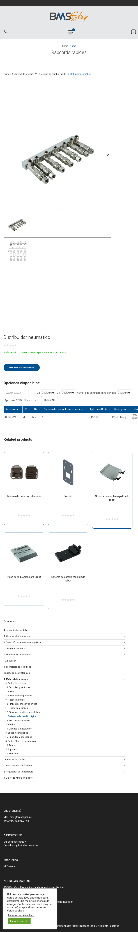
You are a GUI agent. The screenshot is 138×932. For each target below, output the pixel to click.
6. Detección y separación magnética (22, 642)
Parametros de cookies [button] (21, 915)
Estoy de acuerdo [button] (19, 921)
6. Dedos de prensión (16, 683)
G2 (58, 393)
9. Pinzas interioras (15, 699)
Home (65, 46)
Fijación (68, 496)
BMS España (10, 887)
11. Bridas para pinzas (16, 708)
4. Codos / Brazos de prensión (20, 741)
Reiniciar (49, 400)
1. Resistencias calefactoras (18, 765)
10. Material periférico (14, 648)
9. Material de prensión (23, 74)
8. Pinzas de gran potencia (18, 695)
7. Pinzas (10, 691)
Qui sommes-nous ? (15, 842)
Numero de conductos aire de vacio (96, 393)
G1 (38, 393)
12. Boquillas (10, 660)
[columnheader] (13, 409)
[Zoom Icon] (57, 154)
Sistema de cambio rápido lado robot (112, 498)
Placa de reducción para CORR (24, 577)
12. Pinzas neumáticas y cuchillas (22, 712)
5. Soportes (11, 749)
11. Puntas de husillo (14, 759)
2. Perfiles (10, 724)
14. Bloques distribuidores (18, 728)
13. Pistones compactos (17, 720)
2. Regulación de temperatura (18, 771)
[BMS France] (69, 16)
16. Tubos (10, 745)
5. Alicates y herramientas (17, 636)
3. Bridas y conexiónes (16, 733)
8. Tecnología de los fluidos (17, 666)
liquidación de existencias (17, 672)
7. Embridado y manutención (18, 654)
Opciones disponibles (21, 367)
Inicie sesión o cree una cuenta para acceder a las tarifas (35, 352)
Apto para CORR (13, 400)
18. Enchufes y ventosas (17, 687)
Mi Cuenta (9, 866)
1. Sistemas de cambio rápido (51, 74)
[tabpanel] (57, 154)
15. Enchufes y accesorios (18, 737)
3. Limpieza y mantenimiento (18, 777)
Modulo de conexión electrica (24, 496)
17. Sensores (12, 753)
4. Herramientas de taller (16, 630)
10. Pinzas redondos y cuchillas (21, 704)
